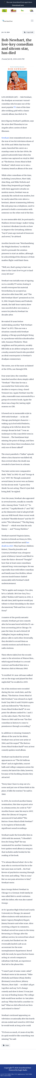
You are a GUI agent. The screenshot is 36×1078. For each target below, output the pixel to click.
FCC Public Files (9, 1074)
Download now (18, 5)
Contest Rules (7, 1075)
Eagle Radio (22, 1070)
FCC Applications (20, 1074)
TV (15, 107)
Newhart (5, 138)
